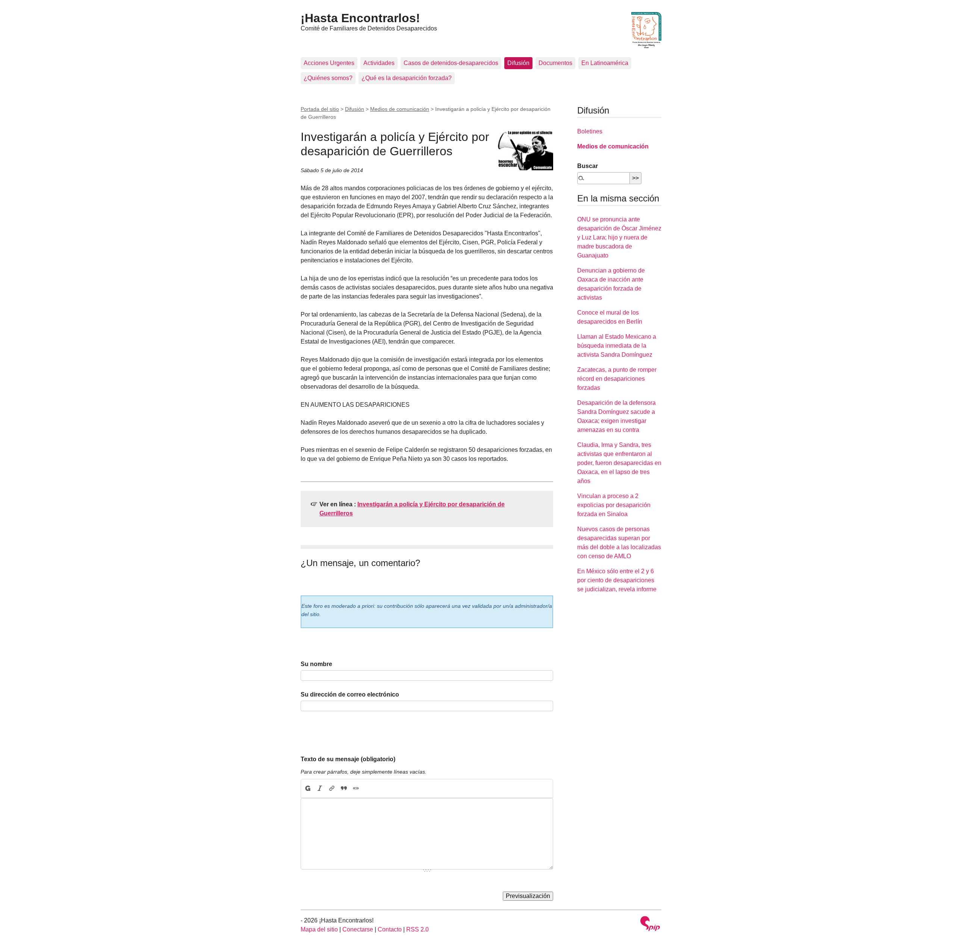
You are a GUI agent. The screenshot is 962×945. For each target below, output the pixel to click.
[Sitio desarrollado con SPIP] (650, 924)
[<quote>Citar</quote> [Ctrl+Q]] (344, 788)
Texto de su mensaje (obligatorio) (348, 759)
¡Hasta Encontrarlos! (360, 18)
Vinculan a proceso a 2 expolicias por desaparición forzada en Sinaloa (613, 505)
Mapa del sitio (319, 929)
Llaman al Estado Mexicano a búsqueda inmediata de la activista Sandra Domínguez (616, 345)
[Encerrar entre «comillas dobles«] (356, 788)
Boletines (589, 131)
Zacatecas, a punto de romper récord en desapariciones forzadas (616, 378)
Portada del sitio (320, 109)
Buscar (587, 166)
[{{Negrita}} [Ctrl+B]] (307, 788)
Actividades (379, 63)
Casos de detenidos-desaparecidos (451, 63)
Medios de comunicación (399, 109)
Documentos (555, 63)
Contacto (390, 929)
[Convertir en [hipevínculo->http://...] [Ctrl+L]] (332, 788)
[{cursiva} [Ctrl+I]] (320, 788)
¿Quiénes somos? (328, 78)
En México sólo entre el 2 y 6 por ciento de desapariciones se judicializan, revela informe (616, 580)
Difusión (518, 63)
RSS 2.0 (417, 929)
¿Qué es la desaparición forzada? (407, 78)
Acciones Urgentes (329, 63)
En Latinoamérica (604, 63)
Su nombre (316, 664)
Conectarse (357, 929)
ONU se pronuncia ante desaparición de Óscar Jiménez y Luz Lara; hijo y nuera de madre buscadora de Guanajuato (619, 237)
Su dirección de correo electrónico (350, 694)
